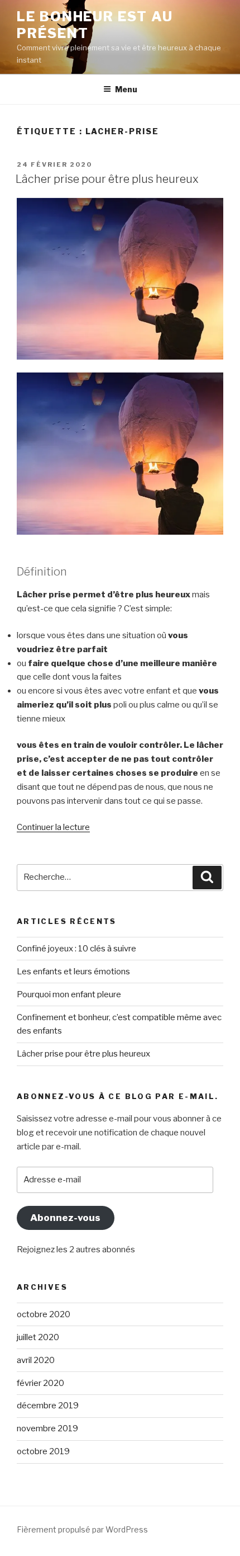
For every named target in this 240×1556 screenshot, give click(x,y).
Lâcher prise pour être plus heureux (107, 179)
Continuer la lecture (53, 827)
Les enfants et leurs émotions (73, 971)
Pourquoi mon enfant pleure (69, 994)
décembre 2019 (48, 1406)
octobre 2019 (43, 1451)
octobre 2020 (43, 1314)
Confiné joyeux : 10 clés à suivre (76, 949)
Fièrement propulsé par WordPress (82, 1529)
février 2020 (40, 1383)
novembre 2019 (47, 1428)
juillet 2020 (38, 1337)
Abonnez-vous (65, 1217)
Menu (126, 89)
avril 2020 (36, 1360)
